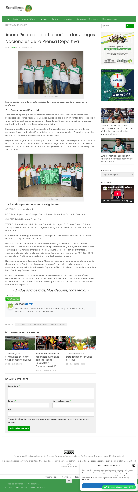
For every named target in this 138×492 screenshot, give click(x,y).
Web (10, 410)
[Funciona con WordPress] (17, 487)
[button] (134, 465)
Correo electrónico (61, 401)
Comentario (14, 386)
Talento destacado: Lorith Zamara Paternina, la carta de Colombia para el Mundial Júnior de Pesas (117, 130)
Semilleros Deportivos (59, 324)
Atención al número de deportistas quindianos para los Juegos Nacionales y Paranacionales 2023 (48, 360)
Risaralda (22, 25)
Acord (18, 324)
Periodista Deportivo (41, 324)
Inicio (15, 19)
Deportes (67, 19)
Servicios (93, 19)
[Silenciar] (127, 201)
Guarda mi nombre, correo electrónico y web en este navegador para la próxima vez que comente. (48, 420)
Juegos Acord (27, 324)
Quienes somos (109, 19)
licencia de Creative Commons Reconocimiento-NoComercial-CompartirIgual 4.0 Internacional (80, 456)
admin (12, 47)
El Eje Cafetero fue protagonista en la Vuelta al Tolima (79, 356)
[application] (117, 194)
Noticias (43, 19)
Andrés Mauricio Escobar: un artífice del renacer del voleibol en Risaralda (117, 158)
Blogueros (81, 19)
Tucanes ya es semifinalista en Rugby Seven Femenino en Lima (18, 356)
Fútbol (55, 19)
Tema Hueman (39, 487)
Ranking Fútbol (28, 19)
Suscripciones (52, 477)
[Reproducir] (104, 201)
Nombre (12, 401)
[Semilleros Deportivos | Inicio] (18, 8)
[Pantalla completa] (131, 201)
